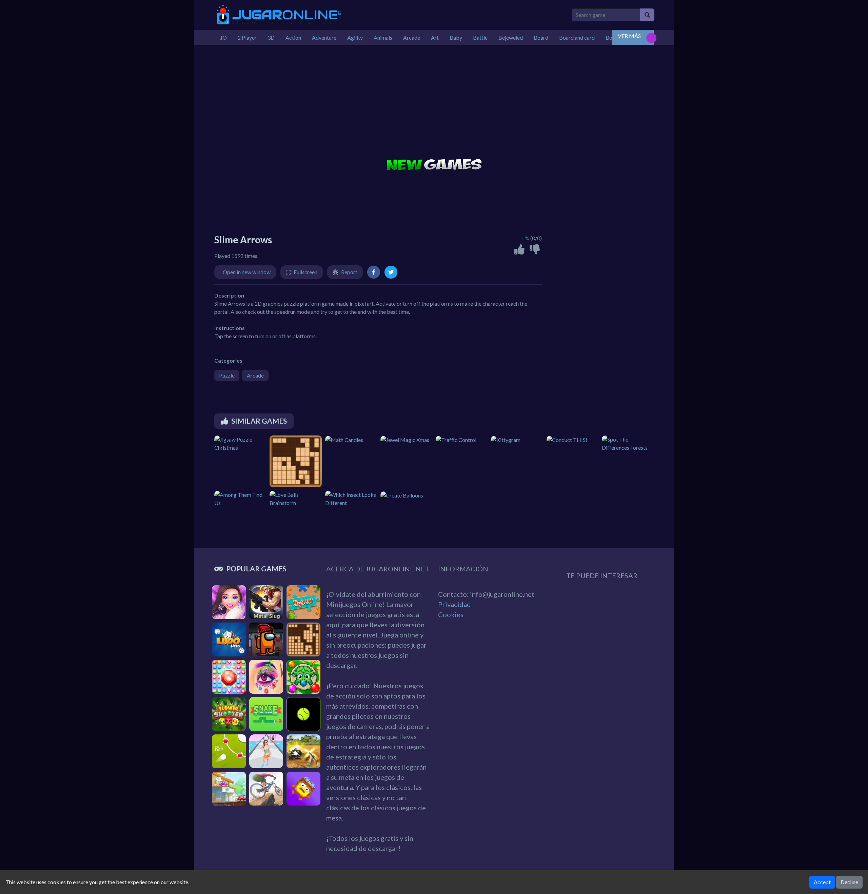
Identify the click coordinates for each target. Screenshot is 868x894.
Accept (822, 882)
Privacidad (454, 604)
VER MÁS (629, 36)
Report (349, 272)
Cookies (450, 614)
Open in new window (247, 272)
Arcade (255, 375)
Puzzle (227, 375)
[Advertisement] (434, 102)
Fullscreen (305, 272)
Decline (849, 882)
